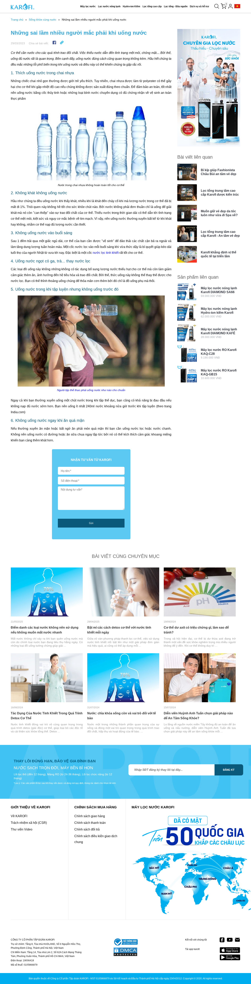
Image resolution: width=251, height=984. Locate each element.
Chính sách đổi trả (87, 829)
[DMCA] (125, 952)
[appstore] (230, 950)
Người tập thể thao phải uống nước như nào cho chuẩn (91, 390)
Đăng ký (229, 769)
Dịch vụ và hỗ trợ (199, 6)
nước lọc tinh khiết (106, 252)
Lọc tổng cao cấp (152, 6)
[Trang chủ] (22, 6)
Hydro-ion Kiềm (131, 6)
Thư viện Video (21, 829)
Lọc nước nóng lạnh (109, 6)
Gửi (91, 523)
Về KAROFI (19, 816)
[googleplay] (230, 957)
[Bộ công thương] (125, 942)
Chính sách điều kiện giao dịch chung (95, 839)
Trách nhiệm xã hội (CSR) (29, 822)
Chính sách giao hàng (89, 816)
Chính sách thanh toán (90, 822)
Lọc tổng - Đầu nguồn (175, 6)
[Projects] (237, 6)
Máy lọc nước (88, 6)
